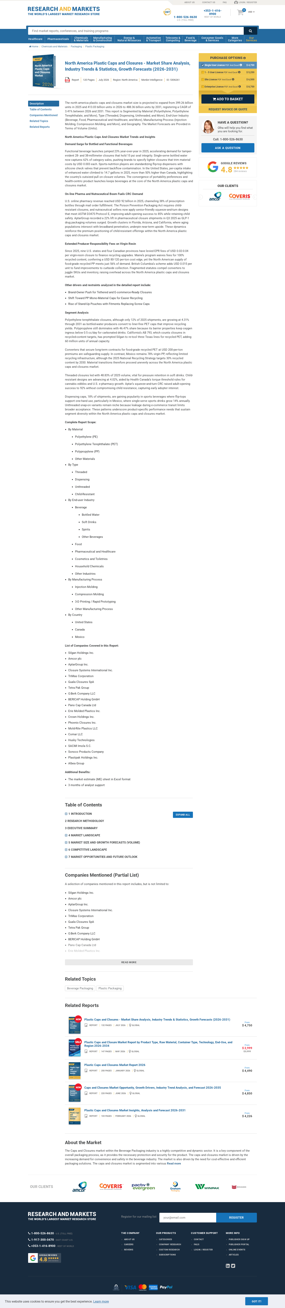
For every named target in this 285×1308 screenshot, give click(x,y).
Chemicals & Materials (81, 39)
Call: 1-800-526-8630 (228, 139)
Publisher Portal (239, 1244)
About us (129, 1239)
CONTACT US (208, 2)
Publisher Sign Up (239, 1239)
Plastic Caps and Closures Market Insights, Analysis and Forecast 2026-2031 (135, 1110)
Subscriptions (167, 1255)
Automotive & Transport (153, 39)
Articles (234, 1255)
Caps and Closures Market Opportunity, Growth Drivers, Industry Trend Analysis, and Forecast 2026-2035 (152, 1087)
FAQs (196, 1244)
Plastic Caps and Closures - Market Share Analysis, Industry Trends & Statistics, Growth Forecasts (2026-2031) (157, 1019)
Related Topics (39, 121)
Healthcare (35, 39)
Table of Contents (41, 109)
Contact (199, 1239)
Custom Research (169, 1249)
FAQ (225, 2)
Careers (128, 1244)
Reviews (128, 1249)
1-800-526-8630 (185, 17)
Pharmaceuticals (58, 39)
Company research (170, 1244)
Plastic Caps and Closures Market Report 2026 (114, 1065)
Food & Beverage (191, 39)
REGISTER (236, 1217)
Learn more (101, 1301)
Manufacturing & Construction (102, 39)
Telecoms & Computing (173, 39)
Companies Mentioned (44, 115)
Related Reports (40, 126)
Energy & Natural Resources (129, 39)
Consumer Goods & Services (212, 39)
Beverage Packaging (80, 988)
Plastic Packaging (110, 988)
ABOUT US (189, 2)
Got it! (256, 1301)
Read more (129, 962)
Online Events (237, 1249)
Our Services (251, 39)
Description (37, 103)
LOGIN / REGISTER (248, 2)
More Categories (235, 39)
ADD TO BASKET (228, 99)
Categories (165, 1239)
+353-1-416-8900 (213, 12)
